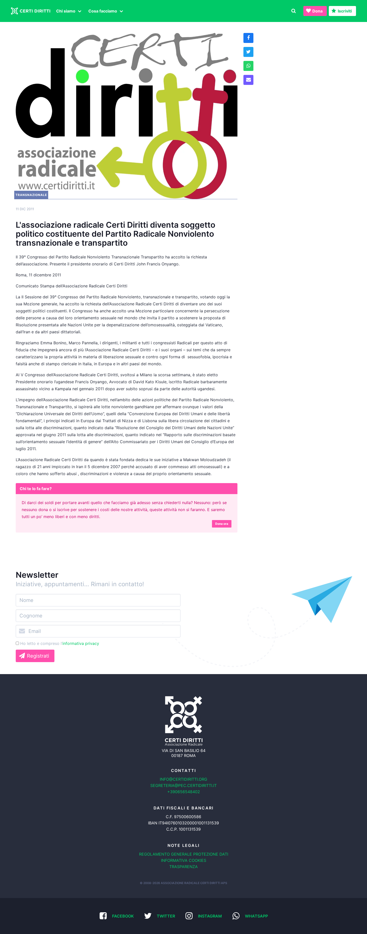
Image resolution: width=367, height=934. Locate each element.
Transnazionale (31, 195)
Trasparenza (183, 866)
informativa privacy (80, 643)
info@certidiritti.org (183, 779)
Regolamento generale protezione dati (183, 854)
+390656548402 (183, 791)
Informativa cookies (183, 860)
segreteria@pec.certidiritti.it (183, 785)
